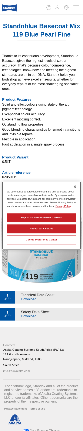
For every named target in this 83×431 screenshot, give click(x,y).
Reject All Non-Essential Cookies (41, 217)
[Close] (75, 186)
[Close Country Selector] (66, 8)
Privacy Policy (63, 206)
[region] (41, 215)
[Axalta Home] (9, 9)
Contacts (9, 345)
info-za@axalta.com (16, 371)
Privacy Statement (15, 408)
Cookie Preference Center (41, 239)
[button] (49, 9)
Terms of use (37, 408)
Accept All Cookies (41, 228)
